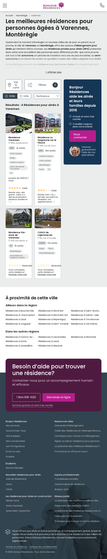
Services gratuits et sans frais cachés (32, 405)
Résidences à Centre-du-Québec (21, 337)
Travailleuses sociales (66, 479)
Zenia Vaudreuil (14, 505)
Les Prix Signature (15, 446)
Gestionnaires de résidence (70, 484)
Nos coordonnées (15, 441)
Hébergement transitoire (68, 516)
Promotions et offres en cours (71, 451)
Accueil (9, 15)
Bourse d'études (14, 467)
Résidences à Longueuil (18, 323)
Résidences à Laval (16, 319)
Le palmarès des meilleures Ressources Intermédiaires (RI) (78, 510)
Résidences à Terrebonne (85, 319)
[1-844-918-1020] (102, 5)
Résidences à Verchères (84, 323)
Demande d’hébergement (69, 425)
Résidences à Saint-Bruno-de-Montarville (86, 310)
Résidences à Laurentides (52, 337)
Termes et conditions (16, 546)
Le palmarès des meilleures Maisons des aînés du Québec (78, 500)
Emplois (10, 456)
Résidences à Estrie (16, 341)
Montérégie (21, 15)
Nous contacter (80, 136)
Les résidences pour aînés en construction (29, 496)
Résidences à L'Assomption (20, 315)
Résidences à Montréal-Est (53, 315)
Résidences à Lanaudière (19, 345)
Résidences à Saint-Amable (53, 323)
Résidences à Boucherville (20, 310)
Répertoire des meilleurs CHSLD (72, 505)
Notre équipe (13, 436)
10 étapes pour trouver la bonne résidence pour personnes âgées (78, 521)
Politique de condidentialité (43, 546)
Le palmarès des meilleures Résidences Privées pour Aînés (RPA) (78, 446)
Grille (12, 96)
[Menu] (53, 5)
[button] (5, 5)
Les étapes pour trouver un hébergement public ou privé (78, 436)
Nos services (13, 425)
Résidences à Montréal (50, 310)
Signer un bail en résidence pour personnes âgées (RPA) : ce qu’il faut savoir (78, 441)
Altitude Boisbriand (16, 479)
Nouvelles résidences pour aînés (23, 474)
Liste (26, 96)
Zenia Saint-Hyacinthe (18, 510)
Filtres (47, 85)
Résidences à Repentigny (52, 319)
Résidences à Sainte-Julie (85, 315)
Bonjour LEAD (62, 489)
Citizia (9, 489)
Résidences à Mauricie (50, 345)
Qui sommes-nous (16, 430)
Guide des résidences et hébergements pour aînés (78, 430)
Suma (9, 484)
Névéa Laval (12, 500)
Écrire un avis (13, 451)
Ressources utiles (63, 421)
